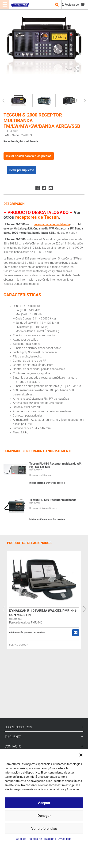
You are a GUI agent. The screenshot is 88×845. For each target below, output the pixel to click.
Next (84, 100)
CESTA (83, 4)
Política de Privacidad (42, 839)
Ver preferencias (44, 828)
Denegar (44, 816)
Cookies (21, 839)
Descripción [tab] (14, 204)
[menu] (4, 4)
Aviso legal (65, 839)
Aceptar (44, 803)
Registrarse (72, 4)
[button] (81, 755)
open (56, 4)
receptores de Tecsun (37, 217)
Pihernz (20, 4)
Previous (3, 100)
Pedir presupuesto (21, 170)
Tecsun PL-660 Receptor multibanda (52, 500)
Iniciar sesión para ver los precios (28, 156)
